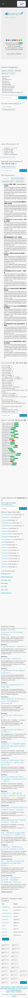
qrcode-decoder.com (6, 916)
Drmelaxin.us (5, 528)
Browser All (5, 939)
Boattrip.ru (13, 17)
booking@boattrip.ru (7, 504)
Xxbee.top (4, 520)
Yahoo (11, 70)
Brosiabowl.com (6, 558)
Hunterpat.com (5, 555)
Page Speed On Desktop (17, 178)
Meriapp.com (5, 564)
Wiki (13, 73)
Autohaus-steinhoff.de (7, 533)
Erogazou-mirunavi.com (7, 525)
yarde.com (4, 932)
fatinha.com (4, 935)
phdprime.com (5, 919)
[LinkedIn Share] (13, 40)
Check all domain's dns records (7, 157)
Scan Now (23, 170)
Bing (5, 70)
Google (18, 70)
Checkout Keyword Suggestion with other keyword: (13, 95)
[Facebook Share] (7, 40)
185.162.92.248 (14, 148)
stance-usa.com (5, 922)
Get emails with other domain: (8, 506)
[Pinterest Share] (15, 40)
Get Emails (23, 508)
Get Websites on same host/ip (8, 168)
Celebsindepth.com (6, 523)
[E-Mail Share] (21, 40)
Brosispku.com (5, 536)
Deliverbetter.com (6, 517)
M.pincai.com (5, 547)
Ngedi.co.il (4, 544)
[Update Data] (20, 103)
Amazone (5, 73)
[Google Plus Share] (9, 40)
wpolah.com (4, 910)
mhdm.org (4, 928)
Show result (23, 97)
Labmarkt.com (5, 550)
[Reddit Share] (19, 40)
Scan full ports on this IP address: (9, 412)
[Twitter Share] (11, 40)
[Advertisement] (14, 29)
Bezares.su (4, 531)
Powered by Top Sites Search (9, 994)
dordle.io (4, 925)
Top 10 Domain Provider (8, 109)
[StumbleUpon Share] (17, 40)
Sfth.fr (3, 542)
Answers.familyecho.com (8, 539)
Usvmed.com (5, 553)
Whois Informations (7, 106)
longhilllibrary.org (5, 907)
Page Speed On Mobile (8, 181)
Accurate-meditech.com (7, 514)
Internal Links (5, 178)
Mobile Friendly (20, 181)
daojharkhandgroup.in (7, 913)
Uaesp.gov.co (5, 561)
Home (7, 17)
